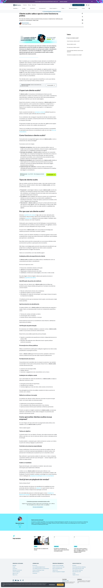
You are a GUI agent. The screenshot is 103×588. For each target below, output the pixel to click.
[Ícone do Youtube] (15, 580)
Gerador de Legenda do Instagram (59, 571)
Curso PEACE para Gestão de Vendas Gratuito (41, 568)
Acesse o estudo (63, 1)
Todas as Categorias (16, 571)
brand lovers (28, 218)
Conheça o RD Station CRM (78, 4)
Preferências (52, 584)
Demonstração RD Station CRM (78, 568)
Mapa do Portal (15, 573)
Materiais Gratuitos (36, 571)
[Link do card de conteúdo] (41, 544)
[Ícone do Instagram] (13, 580)
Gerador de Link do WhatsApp (58, 565)
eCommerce (15, 568)
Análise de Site (55, 570)
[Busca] (89, 8)
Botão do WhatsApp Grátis (57, 568)
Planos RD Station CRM (77, 571)
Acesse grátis (50, 85)
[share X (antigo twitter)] (83, 17)
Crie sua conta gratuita (38, 507)
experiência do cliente (30, 277)
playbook (38, 488)
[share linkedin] (83, 20)
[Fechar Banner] (92, 1)
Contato (74, 573)
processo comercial (40, 112)
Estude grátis (50, 174)
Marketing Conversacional (17, 570)
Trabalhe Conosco (76, 574)
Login (88, 4)
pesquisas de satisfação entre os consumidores (42, 476)
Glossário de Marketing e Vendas (38, 570)
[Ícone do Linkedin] (18, 580)
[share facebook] (83, 13)
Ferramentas (35, 573)
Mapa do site (15, 574)
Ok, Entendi (60, 584)
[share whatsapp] (83, 23)
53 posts (20, 524)
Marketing (14, 565)
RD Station (74, 565)
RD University (35, 565)
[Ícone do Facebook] (23, 580)
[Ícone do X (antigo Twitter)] (20, 580)
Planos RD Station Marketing (78, 570)
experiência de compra (29, 215)
